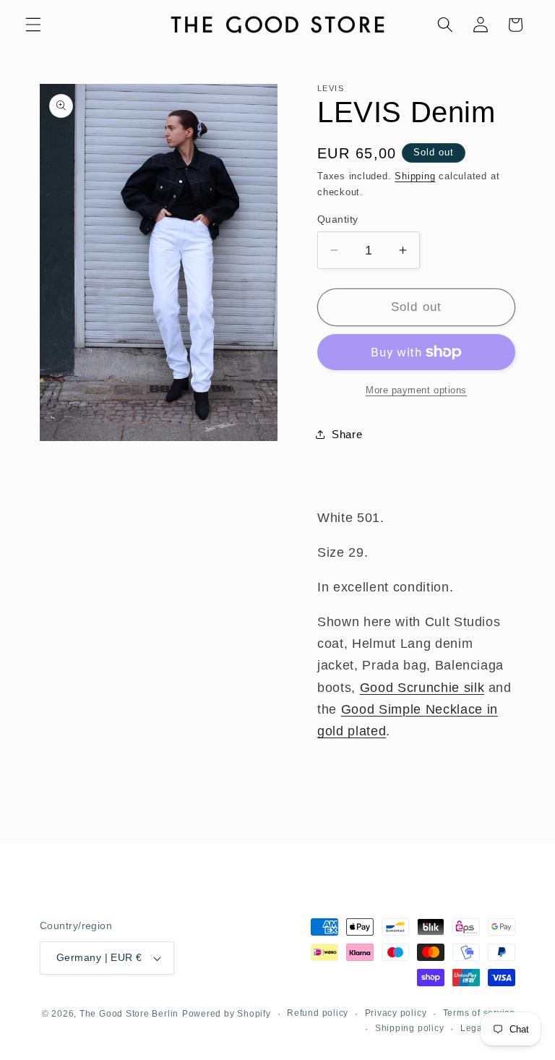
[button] (33, 24)
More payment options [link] (416, 390)
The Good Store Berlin (128, 1014)
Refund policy (317, 1013)
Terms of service (479, 1013)
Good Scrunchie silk (422, 687)
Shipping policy (409, 1028)
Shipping (415, 176)
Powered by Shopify (226, 1014)
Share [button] (347, 434)
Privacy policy (396, 1013)
